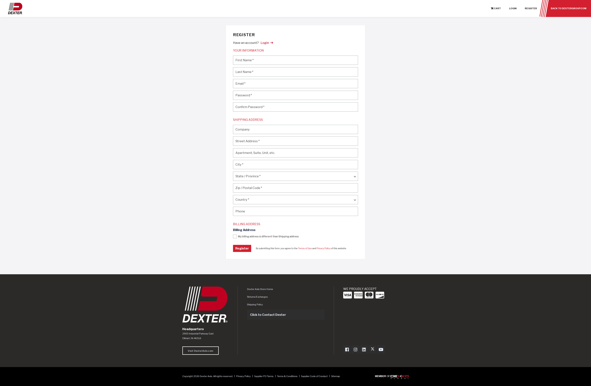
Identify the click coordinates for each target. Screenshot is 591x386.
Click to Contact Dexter (268, 315)
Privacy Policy (323, 248)
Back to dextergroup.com (568, 8)
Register (531, 8)
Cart (497, 8)
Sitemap (335, 376)
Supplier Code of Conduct (314, 376)
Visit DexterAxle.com (200, 351)
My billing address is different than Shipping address (268, 236)
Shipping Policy (255, 304)
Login (513, 8)
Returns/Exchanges (257, 297)
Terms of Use (305, 248)
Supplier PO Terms (263, 376)
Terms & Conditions (287, 376)
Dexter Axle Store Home (260, 289)
